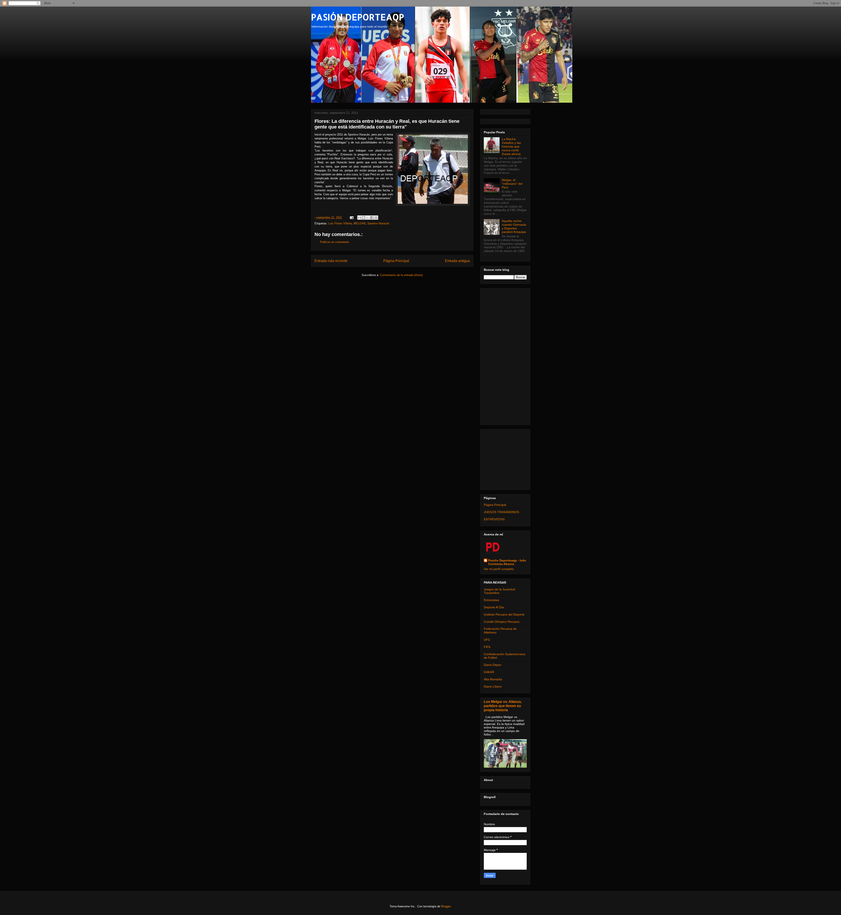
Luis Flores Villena (340, 223)
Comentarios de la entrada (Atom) (401, 275)
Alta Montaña (493, 679)
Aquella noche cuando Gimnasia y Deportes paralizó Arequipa (514, 226)
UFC (487, 639)
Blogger (446, 906)
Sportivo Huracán (378, 223)
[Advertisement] (505, 355)
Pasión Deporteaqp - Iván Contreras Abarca (507, 562)
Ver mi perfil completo (499, 569)
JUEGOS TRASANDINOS (501, 512)
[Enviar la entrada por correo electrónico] (351, 217)
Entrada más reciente (331, 261)
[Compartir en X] (368, 217)
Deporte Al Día (494, 607)
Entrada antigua (457, 261)
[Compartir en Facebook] (372, 217)
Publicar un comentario (334, 242)
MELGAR (359, 223)
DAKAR (489, 672)
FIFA (487, 647)
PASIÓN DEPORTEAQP (357, 17)
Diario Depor (492, 665)
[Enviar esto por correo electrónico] (359, 217)
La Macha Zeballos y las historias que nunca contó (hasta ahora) (511, 146)
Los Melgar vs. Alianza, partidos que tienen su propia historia (503, 706)
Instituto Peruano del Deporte (504, 614)
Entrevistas (491, 600)
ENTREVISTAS (494, 519)
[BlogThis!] (363, 217)
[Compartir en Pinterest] (376, 217)
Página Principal (396, 261)
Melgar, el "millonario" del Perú (512, 183)
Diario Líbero (493, 686)
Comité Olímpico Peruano (501, 621)
